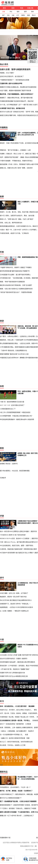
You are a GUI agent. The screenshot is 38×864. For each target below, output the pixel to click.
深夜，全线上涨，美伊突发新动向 (11, 223)
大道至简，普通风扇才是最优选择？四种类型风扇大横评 (18, 549)
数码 (32, 12)
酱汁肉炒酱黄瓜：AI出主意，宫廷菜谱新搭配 (15, 471)
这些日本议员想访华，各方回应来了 (12, 76)
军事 (2, 252)
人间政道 (28, 724)
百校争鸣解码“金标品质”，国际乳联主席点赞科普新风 (17, 662)
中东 (8, 15)
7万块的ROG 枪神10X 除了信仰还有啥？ (13, 535)
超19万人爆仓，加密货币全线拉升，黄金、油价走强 (17, 215)
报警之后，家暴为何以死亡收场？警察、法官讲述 (16, 168)
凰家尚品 (4, 771)
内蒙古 (23, 15)
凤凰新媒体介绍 (5, 838)
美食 (2, 448)
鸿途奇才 (31, 731)
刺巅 (27, 738)
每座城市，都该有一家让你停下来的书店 (13, 597)
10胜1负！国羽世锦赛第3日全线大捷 (12, 402)
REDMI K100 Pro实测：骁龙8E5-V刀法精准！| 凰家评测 (19, 538)
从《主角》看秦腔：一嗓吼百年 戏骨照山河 (14, 611)
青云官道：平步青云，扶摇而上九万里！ (13, 745)
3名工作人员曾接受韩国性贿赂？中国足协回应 (15, 412)
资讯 (4, 8)
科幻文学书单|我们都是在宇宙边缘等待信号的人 (16, 600)
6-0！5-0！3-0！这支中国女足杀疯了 (12, 405)
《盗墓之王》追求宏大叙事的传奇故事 (12, 738)
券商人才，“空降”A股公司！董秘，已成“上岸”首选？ (17, 219)
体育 (2, 386)
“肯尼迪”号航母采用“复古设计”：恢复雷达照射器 (16, 292)
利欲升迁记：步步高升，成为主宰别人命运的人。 (16, 710)
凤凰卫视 (30, 8)
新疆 (28, 15)
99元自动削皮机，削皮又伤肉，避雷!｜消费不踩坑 (16, 545)
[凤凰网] (7, 5)
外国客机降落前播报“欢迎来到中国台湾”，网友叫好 (17, 101)
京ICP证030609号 (31, 850)
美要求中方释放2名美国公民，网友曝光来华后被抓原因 (18, 87)
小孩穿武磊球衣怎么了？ (8, 409)
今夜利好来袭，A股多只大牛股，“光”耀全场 (14, 233)
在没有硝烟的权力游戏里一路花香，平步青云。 (15, 720)
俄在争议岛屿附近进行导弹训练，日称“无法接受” (16, 285)
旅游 (2, 321)
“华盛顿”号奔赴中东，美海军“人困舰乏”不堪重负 (16, 267)
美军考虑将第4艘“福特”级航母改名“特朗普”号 (15, 271)
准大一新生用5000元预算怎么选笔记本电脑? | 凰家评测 (18, 531)
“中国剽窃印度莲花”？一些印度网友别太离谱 (14, 80)
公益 (2, 639)
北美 (13, 15)
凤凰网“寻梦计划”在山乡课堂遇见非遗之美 (14, 676)
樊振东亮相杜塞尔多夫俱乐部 (10, 58)
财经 (13, 8)
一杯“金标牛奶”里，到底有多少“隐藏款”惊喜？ (15, 669)
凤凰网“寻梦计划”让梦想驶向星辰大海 (12, 673)
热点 (2, 64)
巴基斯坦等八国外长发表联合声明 (11, 83)
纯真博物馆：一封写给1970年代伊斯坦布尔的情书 (16, 607)
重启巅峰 (31, 706)
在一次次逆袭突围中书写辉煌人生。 (12, 734)
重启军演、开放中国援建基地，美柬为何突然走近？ (17, 94)
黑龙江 (34, 15)
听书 (2, 701)
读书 (2, 577)
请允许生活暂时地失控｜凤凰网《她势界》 (14, 658)
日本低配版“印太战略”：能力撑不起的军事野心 (15, 275)
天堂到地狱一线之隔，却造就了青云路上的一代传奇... (17, 717)
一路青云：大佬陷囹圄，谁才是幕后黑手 (13, 731)
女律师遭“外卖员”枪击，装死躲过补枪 (12, 108)
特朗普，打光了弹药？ (7, 73)
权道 (26, 734)
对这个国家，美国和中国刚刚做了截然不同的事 (15, 90)
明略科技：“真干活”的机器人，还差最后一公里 (15, 150)
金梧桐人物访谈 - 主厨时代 (9, 464)
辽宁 (17, 15)
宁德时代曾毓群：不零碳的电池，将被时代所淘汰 (16, 161)
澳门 (3, 15)
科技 (21, 8)
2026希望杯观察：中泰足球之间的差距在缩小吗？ (16, 416)
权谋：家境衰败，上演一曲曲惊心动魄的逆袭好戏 (16, 727)
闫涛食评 (3, 478)
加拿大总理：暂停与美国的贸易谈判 (15, 69)
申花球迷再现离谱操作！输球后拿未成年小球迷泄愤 (17, 419)
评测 (2, 516)
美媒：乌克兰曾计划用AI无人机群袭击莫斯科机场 (16, 289)
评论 (11, 12)
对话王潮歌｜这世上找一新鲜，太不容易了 (14, 593)
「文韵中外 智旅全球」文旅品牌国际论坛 (13, 350)
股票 (25, 12)
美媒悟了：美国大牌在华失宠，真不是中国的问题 (16, 98)
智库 (18, 12)
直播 (3, 12)
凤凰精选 (4, 127)
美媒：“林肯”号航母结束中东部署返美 (12, 282)
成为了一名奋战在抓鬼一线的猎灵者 (12, 724)
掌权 (35, 710)
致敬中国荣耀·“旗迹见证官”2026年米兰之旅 (14, 354)
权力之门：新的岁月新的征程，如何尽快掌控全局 (16, 742)
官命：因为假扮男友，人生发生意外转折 (13, 706)
